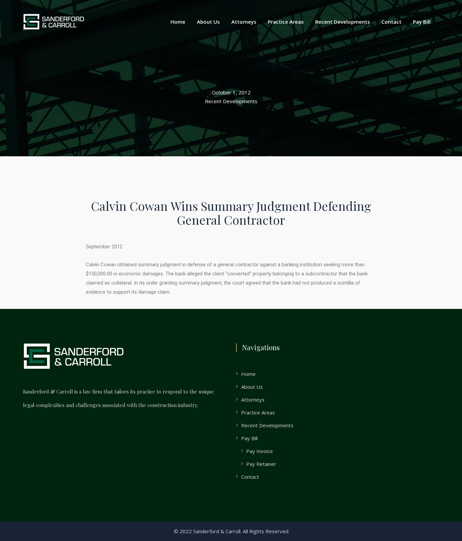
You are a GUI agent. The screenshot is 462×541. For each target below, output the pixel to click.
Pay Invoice (259, 451)
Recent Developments (342, 21)
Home (177, 21)
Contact (391, 21)
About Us (208, 21)
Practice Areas (286, 21)
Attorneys (243, 21)
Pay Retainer (261, 463)
